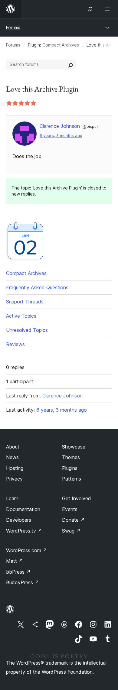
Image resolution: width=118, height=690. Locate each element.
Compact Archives (60, 44)
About (12, 447)
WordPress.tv (24, 531)
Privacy (14, 479)
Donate (73, 520)
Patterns (71, 479)
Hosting (14, 468)
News (12, 457)
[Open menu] (108, 9)
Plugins (69, 468)
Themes (71, 457)
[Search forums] (70, 64)
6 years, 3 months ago (61, 135)
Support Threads (25, 302)
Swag (71, 531)
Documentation (23, 509)
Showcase (73, 447)
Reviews (15, 344)
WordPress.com (26, 550)
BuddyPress (22, 582)
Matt (14, 561)
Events (69, 509)
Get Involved (76, 498)
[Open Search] (90, 9)
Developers (18, 520)
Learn (12, 498)
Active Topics (21, 316)
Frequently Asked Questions (37, 287)
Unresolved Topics (27, 330)
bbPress (18, 572)
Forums (13, 27)
